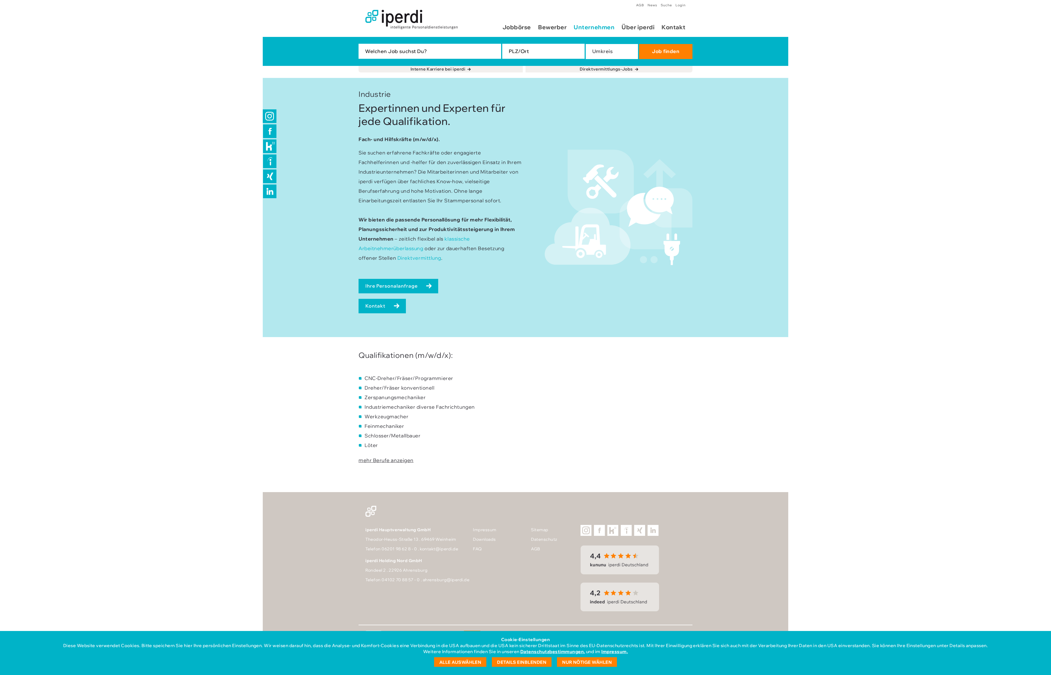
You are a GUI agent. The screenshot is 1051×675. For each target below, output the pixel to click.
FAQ (477, 548)
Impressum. (614, 651)
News (652, 5)
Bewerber (552, 27)
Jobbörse (517, 27)
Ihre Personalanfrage (391, 286)
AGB (640, 5)
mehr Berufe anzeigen (386, 460)
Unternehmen (594, 27)
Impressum (484, 529)
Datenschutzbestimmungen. (552, 651)
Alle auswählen (460, 662)
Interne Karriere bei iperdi (438, 69)
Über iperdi (638, 27)
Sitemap (539, 529)
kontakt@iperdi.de (439, 548)
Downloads (484, 539)
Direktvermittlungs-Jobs (606, 69)
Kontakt (674, 27)
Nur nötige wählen (587, 662)
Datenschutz (544, 539)
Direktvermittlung (419, 258)
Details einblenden (521, 662)
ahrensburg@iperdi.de (446, 579)
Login (680, 5)
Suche (666, 5)
